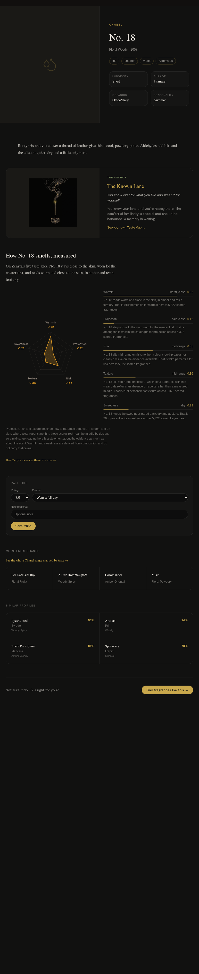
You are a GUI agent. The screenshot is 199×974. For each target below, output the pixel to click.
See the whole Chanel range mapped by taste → (37, 560)
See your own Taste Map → (126, 228)
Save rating (23, 526)
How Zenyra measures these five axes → (31, 460)
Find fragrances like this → (167, 690)
